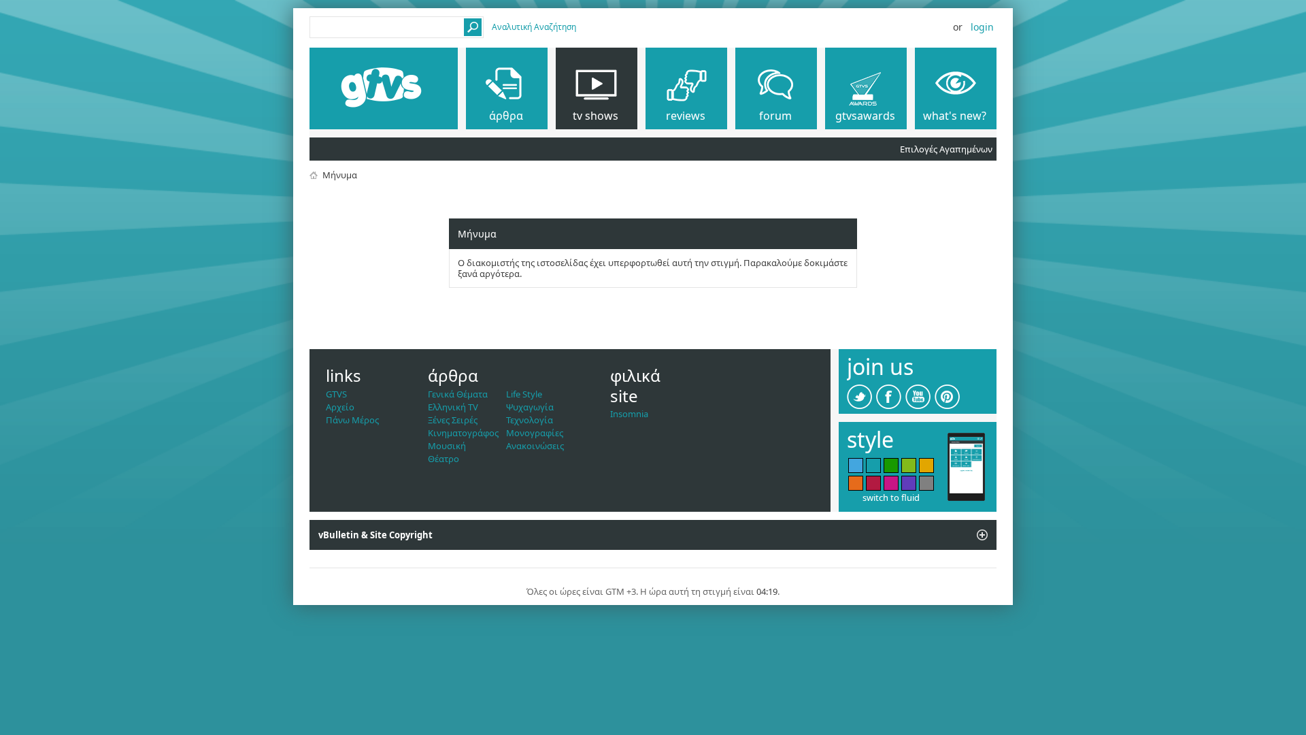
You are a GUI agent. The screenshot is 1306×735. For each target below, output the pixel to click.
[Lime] (908, 465)
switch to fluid (891, 497)
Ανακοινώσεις (535, 446)
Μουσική (447, 446)
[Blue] (855, 465)
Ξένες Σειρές (453, 420)
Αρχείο (340, 407)
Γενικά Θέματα (458, 394)
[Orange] (855, 483)
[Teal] (873, 465)
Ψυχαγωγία (530, 407)
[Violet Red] (891, 483)
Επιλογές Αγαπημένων (946, 149)
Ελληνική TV (453, 407)
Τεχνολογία (529, 420)
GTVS (336, 394)
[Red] (873, 483)
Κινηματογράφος (463, 433)
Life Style (524, 394)
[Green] (891, 465)
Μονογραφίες (534, 433)
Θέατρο (443, 459)
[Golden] (926, 465)
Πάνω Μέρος (352, 420)
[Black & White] (926, 483)
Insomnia (629, 414)
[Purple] (908, 483)
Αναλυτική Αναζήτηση (534, 27)
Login (982, 26)
